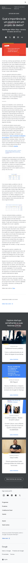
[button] (22, 37)
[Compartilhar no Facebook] (6, 37)
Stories (4, 7)
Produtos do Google (18, 551)
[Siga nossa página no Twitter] (20, 495)
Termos (12, 554)
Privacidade (5, 554)
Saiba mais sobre (6, 304)
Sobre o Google (6, 551)
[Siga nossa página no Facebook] (16, 495)
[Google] (4, 547)
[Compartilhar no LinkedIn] (14, 37)
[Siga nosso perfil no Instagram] (3, 495)
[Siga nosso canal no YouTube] (7, 495)
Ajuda (5, 559)
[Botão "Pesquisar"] (25, 2)
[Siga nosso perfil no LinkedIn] (11, 495)
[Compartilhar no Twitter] (10, 37)
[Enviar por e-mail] (18, 37)
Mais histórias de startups (14, 479)
